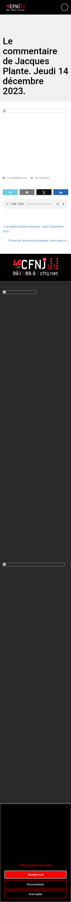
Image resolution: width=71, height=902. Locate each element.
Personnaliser (35, 884)
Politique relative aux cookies (35, 865)
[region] (35, 853)
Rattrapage (42, 178)
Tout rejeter (35, 894)
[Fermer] (67, 807)
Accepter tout (36, 874)
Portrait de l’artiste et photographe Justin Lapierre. (37, 240)
